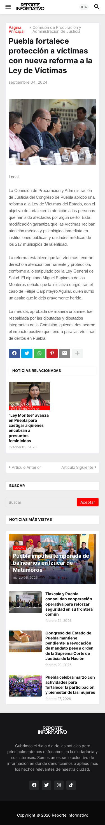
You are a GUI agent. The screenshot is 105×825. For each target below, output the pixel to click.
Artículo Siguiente (77, 467)
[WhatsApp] (39, 353)
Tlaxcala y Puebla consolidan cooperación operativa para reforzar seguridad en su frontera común (69, 604)
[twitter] (46, 785)
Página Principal (16, 29)
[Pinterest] (52, 353)
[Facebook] (14, 353)
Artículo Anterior (26, 467)
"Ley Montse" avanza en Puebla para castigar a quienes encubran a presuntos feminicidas (29, 428)
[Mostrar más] (77, 353)
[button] (7, 7)
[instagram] (59, 785)
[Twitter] (26, 353)
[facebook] (34, 785)
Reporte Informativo (70, 815)
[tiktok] (71, 785)
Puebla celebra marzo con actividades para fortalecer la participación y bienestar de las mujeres (70, 685)
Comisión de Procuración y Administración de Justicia (56, 29)
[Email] (64, 353)
